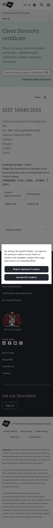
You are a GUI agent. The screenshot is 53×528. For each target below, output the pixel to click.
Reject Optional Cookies (26, 269)
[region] (26, 264)
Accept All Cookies (26, 277)
